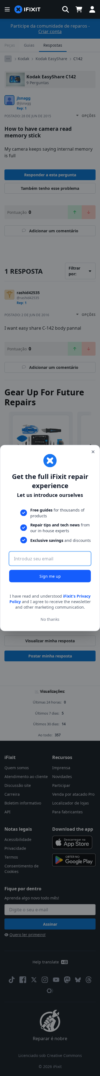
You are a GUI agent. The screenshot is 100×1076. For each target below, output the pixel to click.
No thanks (50, 619)
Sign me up (50, 576)
